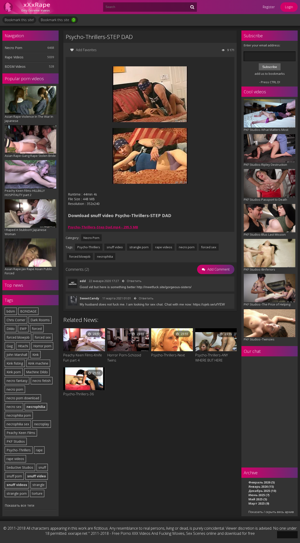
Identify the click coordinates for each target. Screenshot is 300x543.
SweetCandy (89, 298)
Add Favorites (86, 50)
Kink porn (14, 372)
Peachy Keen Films (21, 432)
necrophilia (35, 406)
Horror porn (42, 346)
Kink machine (38, 363)
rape (39, 450)
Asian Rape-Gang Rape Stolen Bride (30, 156)
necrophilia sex (18, 424)
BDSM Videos (15, 66)
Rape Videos (14, 57)
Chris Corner (16, 320)
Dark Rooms (40, 320)
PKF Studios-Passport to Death (265, 199)
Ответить (134, 281)
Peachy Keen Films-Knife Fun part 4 (82, 357)
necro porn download (23, 398)
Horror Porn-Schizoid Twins (124, 357)
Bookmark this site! (19, 20)
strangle (38, 485)
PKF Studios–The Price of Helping (267, 304)
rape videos (15, 458)
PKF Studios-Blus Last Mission (265, 234)
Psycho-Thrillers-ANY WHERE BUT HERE (211, 357)
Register (269, 7)
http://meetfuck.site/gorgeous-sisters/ (164, 287)
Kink (35, 354)
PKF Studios (16, 441)
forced (37, 328)
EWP (23, 328)
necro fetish (42, 380)
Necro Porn (13, 47)
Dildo (11, 328)
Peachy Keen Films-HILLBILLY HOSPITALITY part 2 (25, 193)
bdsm (11, 311)
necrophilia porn (19, 415)
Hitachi (23, 346)
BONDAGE (28, 311)
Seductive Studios (20, 467)
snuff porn (14, 476)
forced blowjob (18, 337)
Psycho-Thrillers (19, 450)
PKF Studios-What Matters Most (266, 130)
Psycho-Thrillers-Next (168, 355)
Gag (10, 346)
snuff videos (17, 485)
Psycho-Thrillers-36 (78, 394)
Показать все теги (19, 505)
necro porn (15, 389)
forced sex (43, 337)
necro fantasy (17, 380)
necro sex (14, 406)
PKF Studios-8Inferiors (259, 269)
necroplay (41, 424)
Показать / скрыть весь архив (271, 512)
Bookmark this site (58, 20)
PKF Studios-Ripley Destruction (265, 164)
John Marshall (17, 354)
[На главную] (30, 7)
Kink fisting (15, 363)
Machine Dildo (37, 372)
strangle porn (17, 493)
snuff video (36, 476)
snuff (42, 467)
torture (37, 493)
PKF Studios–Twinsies (259, 339)
